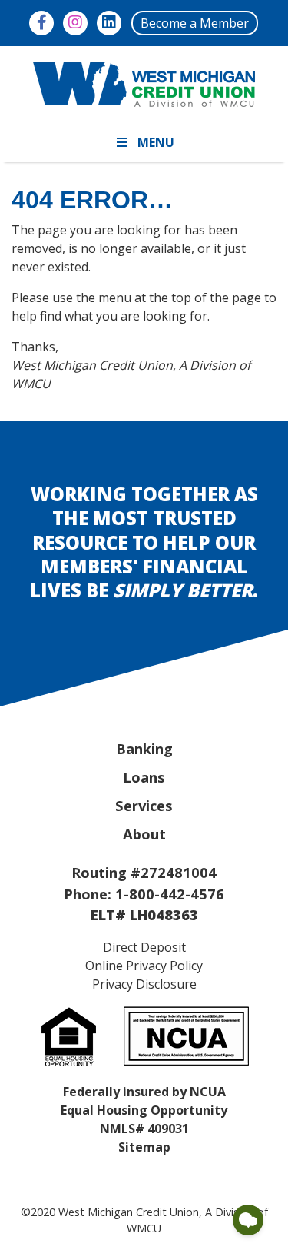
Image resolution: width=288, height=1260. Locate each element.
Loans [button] (144, 776)
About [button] (144, 833)
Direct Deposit (144, 947)
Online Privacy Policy (144, 965)
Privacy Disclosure (144, 984)
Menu (155, 142)
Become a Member (195, 23)
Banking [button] (144, 748)
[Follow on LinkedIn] (109, 23)
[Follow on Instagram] (75, 23)
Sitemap (144, 1147)
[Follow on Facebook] (41, 23)
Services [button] (144, 805)
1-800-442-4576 (169, 893)
